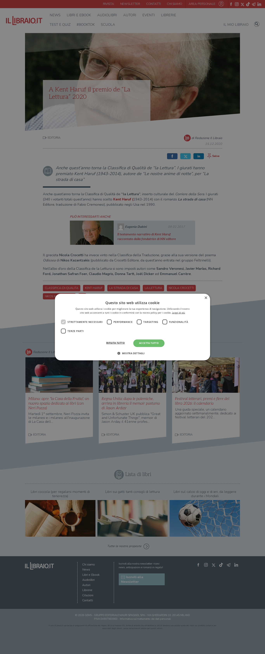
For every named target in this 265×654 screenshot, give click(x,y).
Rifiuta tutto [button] (115, 343)
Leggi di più (178, 312)
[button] (132, 353)
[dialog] (132, 327)
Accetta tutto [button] (149, 343)
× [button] (205, 297)
